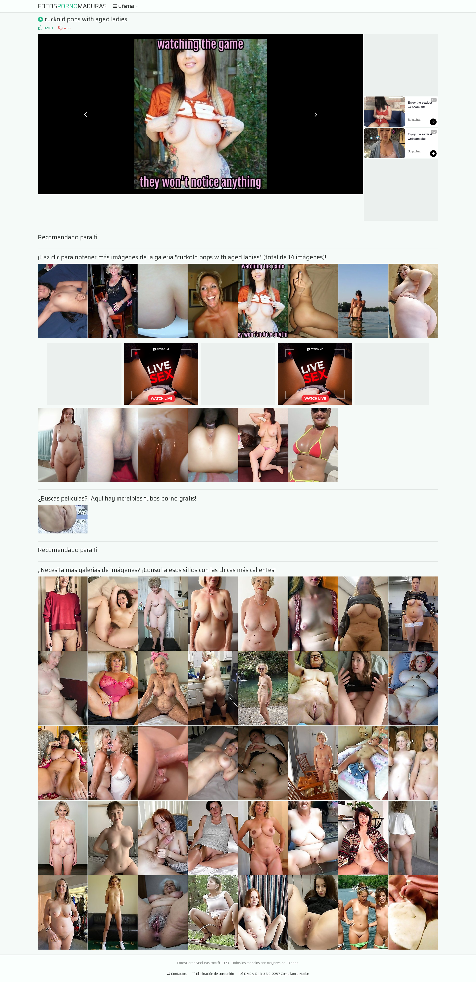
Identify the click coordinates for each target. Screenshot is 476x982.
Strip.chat (414, 119)
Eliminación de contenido (214, 973)
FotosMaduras (72, 6)
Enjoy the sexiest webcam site (420, 105)
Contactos (178, 973)
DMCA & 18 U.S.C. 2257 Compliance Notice (276, 973)
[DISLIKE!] (60, 28)
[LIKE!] (40, 28)
